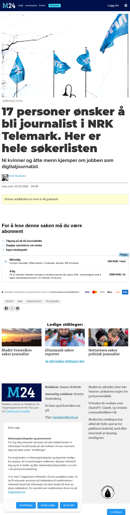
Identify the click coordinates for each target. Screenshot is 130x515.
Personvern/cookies (18, 411)
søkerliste (34, 301)
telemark (52, 301)
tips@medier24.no (65, 417)
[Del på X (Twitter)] (11, 308)
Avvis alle (68, 505)
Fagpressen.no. (17, 492)
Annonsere (31, 5)
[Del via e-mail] (17, 308)
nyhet (9, 301)
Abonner (54, 5)
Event (42, 5)
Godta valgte (48, 505)
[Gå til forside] (9, 5)
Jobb (20, 5)
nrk (20, 301)
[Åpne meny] (126, 5)
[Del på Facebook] (6, 308)
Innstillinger (116, 512)
